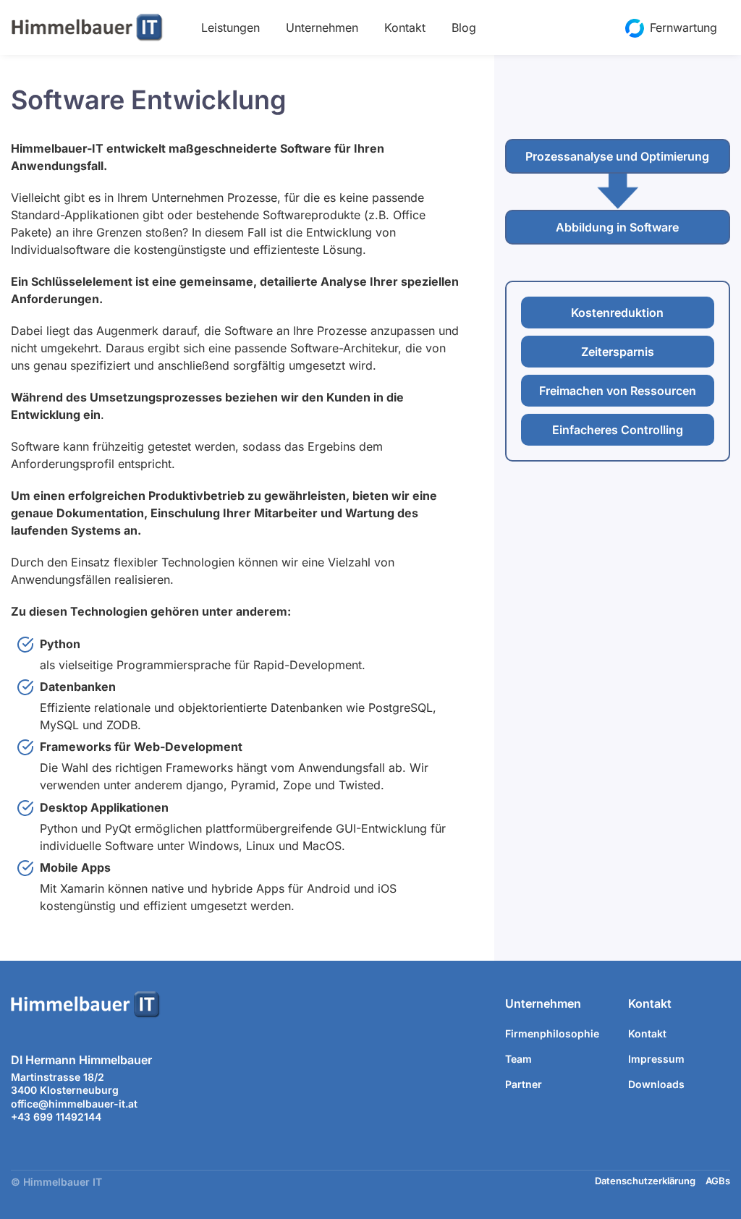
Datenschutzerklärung (645, 1180)
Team (518, 1059)
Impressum (656, 1059)
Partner (523, 1084)
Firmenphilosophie (552, 1033)
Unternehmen (322, 27)
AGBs (718, 1180)
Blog (464, 27)
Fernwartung (683, 27)
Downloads (656, 1084)
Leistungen (230, 27)
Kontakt (404, 27)
